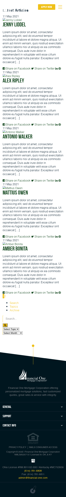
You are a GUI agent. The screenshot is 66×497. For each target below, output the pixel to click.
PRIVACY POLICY (17, 447)
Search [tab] (14, 303)
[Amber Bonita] (13, 244)
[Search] (5, 325)
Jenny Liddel (14, 24)
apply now (46, 6)
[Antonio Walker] (13, 132)
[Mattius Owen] (13, 188)
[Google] (33, 461)
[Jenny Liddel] (12, 20)
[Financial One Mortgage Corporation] (16, 7)
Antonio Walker (17, 136)
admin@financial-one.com (33, 478)
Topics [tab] (14, 306)
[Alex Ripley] (11, 76)
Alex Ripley (13, 80)
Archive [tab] (14, 310)
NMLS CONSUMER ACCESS (43, 447)
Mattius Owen (15, 192)
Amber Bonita (15, 248)
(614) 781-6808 (33, 471)
